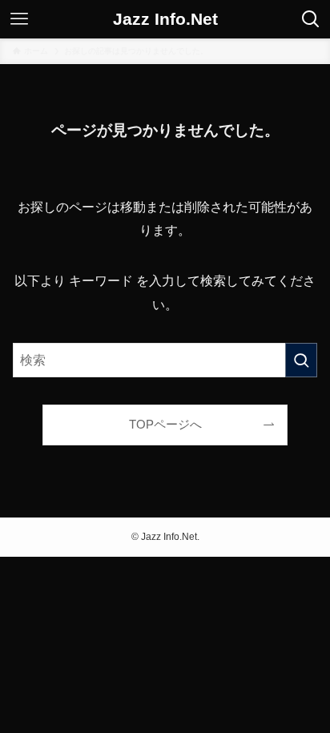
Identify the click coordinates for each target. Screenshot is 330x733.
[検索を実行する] (301, 360)
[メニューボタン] (19, 19)
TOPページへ (165, 424)
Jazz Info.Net (165, 19)
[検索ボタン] (311, 19)
